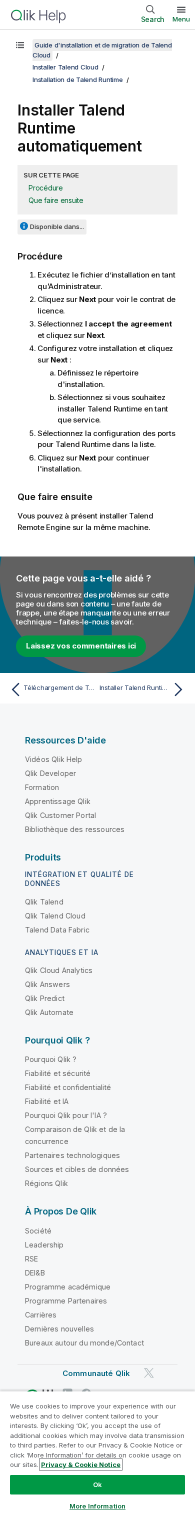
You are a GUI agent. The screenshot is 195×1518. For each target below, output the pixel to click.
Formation (42, 787)
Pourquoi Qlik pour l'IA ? (66, 1115)
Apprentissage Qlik (57, 801)
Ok (97, 1484)
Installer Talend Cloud (65, 67)
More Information (98, 1506)
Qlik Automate (49, 1012)
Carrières (40, 1314)
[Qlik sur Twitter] (149, 1372)
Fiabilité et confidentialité (68, 1087)
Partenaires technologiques (72, 1155)
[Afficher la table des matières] (20, 45)
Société (38, 1230)
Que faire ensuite (56, 200)
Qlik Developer (50, 773)
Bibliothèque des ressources (74, 829)
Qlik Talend (44, 902)
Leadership (44, 1244)
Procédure (45, 188)
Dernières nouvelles (59, 1328)
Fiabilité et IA (46, 1101)
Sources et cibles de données (77, 1169)
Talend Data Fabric (57, 930)
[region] (97, 1454)
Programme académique (67, 1286)
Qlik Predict (44, 998)
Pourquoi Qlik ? (50, 1059)
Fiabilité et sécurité (57, 1073)
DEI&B (35, 1272)
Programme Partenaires (66, 1300)
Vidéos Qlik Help (53, 759)
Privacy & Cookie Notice (80, 1464)
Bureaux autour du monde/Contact (84, 1342)
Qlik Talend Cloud (55, 916)
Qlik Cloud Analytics (58, 970)
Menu (181, 19)
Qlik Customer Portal (60, 815)
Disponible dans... (57, 226)
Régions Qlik (46, 1183)
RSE (31, 1258)
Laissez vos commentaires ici (81, 645)
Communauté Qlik (96, 1373)
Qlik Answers (47, 984)
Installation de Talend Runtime (77, 80)
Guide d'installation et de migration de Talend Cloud (102, 50)
